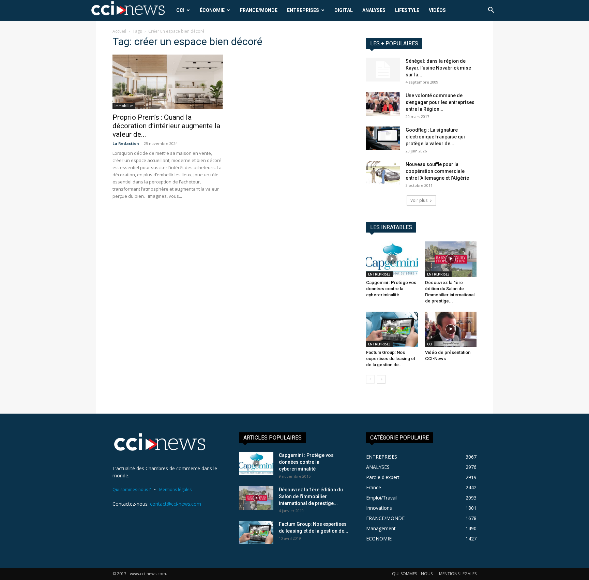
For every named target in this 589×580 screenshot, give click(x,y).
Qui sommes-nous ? (131, 489)
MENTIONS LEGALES (458, 574)
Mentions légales (175, 489)
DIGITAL (343, 10)
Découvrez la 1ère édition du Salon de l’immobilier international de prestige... (311, 496)
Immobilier (124, 105)
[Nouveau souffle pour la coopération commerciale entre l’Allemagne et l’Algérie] (383, 172)
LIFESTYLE (407, 10)
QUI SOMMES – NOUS (412, 574)
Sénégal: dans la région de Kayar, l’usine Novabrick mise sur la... (438, 67)
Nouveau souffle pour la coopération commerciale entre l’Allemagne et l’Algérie (437, 171)
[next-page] (381, 379)
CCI (180, 10)
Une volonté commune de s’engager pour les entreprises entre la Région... (440, 102)
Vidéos (437, 10)
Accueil (119, 31)
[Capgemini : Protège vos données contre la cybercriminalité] (392, 259)
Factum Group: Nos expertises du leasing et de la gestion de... (390, 358)
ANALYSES (374, 10)
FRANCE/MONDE (258, 10)
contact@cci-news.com (175, 504)
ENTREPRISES (303, 10)
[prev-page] (370, 379)
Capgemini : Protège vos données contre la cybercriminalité (391, 288)
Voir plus (418, 200)
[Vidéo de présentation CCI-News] (451, 329)
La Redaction (125, 143)
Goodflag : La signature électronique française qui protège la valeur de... (435, 136)
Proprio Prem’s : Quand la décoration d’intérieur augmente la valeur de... (166, 125)
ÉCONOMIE (212, 10)
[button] (491, 11)
